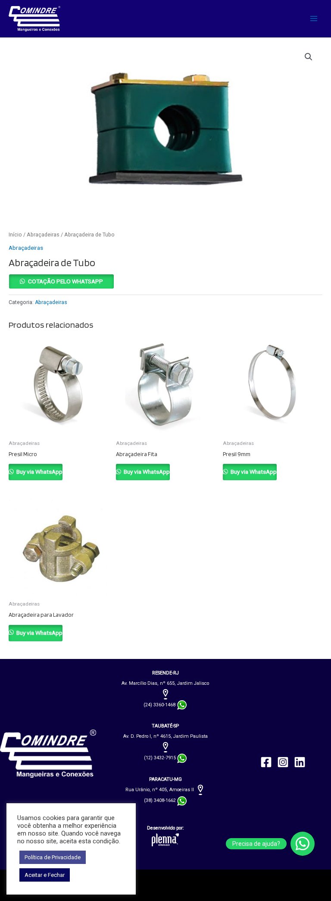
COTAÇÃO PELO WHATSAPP (65, 281)
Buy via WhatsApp (38, 471)
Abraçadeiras (43, 234)
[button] (308, 57)
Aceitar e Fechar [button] (45, 875)
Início (15, 234)
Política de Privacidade (53, 857)
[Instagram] (283, 762)
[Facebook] (266, 762)
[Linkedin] (300, 762)
